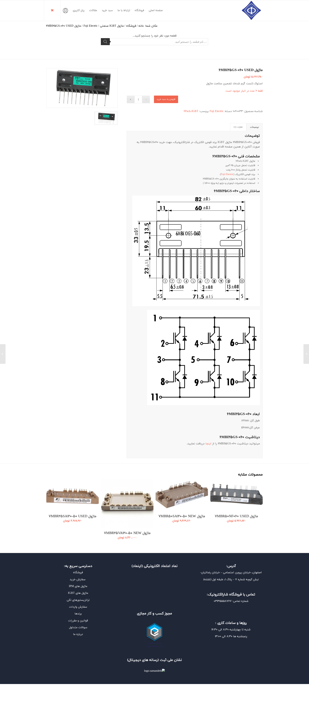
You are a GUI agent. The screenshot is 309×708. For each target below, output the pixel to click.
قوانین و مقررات (78, 621)
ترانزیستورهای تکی (78, 600)
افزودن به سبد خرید (166, 99)
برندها (78, 614)
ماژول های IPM (78, 586)
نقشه (207, 579)
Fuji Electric (217, 111)
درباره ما (78, 634)
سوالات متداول (78, 627)
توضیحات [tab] (254, 127)
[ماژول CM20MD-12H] (306, 354)
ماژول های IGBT (78, 593)
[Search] (105, 41)
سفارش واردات (78, 607)
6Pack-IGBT (191, 111)
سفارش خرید (78, 579)
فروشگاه (78, 572)
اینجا (208, 444)
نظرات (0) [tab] (238, 127)
